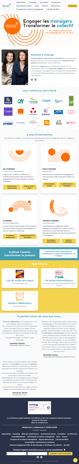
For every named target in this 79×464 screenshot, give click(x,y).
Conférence (55, 2)
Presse (45, 6)
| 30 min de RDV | (53, 9)
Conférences (72, 434)
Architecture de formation (67, 184)
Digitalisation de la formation (28, 236)
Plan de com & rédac (29, 187)
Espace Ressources (46, 439)
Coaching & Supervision (51, 241)
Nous (37, 6)
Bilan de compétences (30, 434)
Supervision (21, 2)
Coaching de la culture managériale (41, 437)
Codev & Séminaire (68, 241)
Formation (44, 2)
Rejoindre (72, 6)
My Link (67, 445)
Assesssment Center (49, 184)
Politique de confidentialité (50, 461)
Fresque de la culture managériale (30, 9)
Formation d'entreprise (10, 236)
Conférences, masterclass (12, 187)
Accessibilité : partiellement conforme (39, 442)
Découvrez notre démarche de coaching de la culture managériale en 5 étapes (58, 254)
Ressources (55, 6)
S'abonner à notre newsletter (60, 453)
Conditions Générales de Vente (30, 461)
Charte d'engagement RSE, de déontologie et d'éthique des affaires (35, 445)
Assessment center (24, 6)
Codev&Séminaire (18, 437)
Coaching (32, 2)
